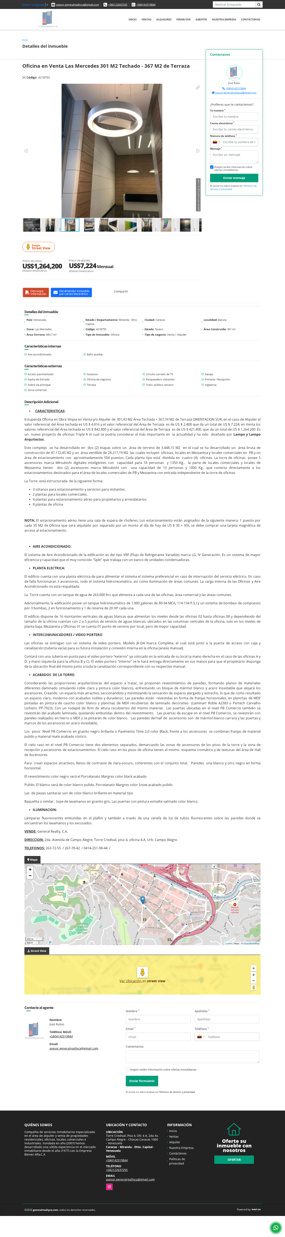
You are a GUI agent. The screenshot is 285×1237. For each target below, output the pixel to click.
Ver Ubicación (131, 981)
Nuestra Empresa (224, 19)
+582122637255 (117, 4)
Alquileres (163, 19)
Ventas (146, 19)
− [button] (30, 875)
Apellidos (202, 1011)
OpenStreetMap (251, 943)
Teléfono (202, 1029)
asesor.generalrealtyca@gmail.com (77, 4)
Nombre (132, 1011)
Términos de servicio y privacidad (177, 1091)
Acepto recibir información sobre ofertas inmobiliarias (163, 1069)
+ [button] (30, 869)
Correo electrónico (222, 123)
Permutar (183, 19)
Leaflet (228, 943)
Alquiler (174, 1142)
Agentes (201, 19)
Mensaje (216, 148)
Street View (41, 247)
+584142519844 (145, 4)
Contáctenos (250, 19)
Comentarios (135, 1046)
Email (131, 1029)
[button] (197, 87)
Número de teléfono (223, 136)
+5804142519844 (236, 88)
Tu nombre (217, 110)
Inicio (132, 19)
